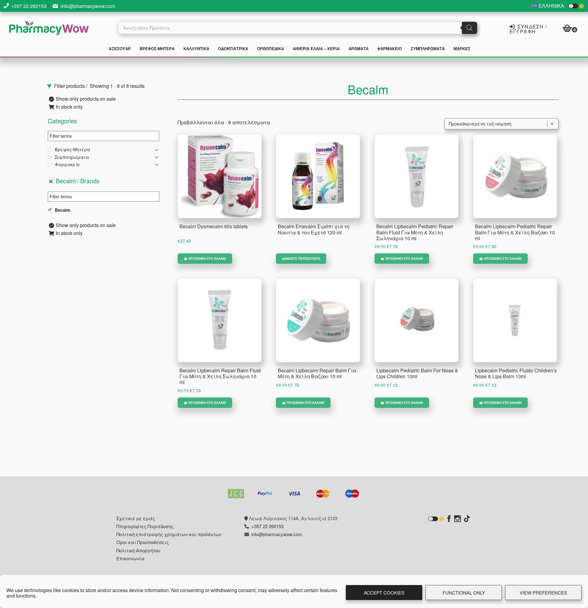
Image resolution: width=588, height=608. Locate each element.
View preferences (543, 592)
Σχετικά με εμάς (135, 518)
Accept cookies (384, 592)
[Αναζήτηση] (469, 28)
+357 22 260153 (29, 5)
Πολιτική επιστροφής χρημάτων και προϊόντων (168, 534)
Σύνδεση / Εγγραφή (528, 28)
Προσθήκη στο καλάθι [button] (207, 258)
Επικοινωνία (130, 558)
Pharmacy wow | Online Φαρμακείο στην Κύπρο (49, 29)
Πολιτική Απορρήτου (138, 550)
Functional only (464, 592)
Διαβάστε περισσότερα (301, 258)
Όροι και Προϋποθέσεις (142, 542)
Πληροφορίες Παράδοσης (145, 526)
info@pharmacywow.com (88, 5)
